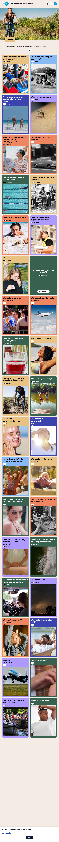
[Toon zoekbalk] (51, 3)
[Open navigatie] (55, 3)
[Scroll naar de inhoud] (29, 50)
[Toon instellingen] (47, 3)
